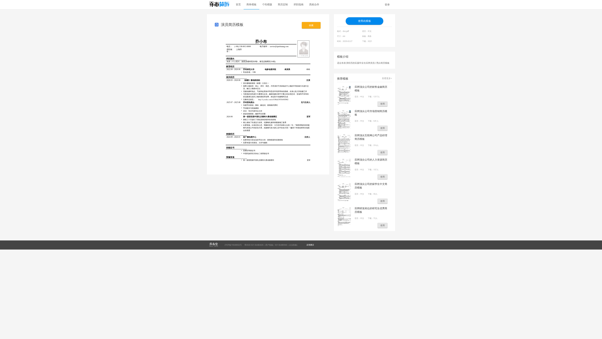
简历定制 (283, 4)
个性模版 (267, 4)
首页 (238, 4)
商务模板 (251, 4)
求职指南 (298, 4)
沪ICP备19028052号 (233, 245)
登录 (387, 4)
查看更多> (387, 78)
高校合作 (314, 4)
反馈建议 (310, 245)
